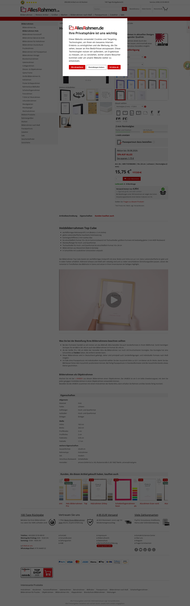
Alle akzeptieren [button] (77, 67)
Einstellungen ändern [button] (96, 67)
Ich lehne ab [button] (114, 67)
